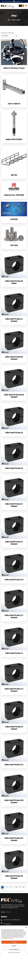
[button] (26, 927)
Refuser (14, 946)
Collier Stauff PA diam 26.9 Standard (14, 801)
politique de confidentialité (14, 952)
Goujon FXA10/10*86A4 (14, 139)
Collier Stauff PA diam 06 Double (14, 282)
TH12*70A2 (14, 245)
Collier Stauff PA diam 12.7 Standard (14, 616)
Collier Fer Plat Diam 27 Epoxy (14, 68)
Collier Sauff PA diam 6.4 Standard (14, 320)
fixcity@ (6, 924)
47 (20, 887)
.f (10, 924)
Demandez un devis (23, 6)
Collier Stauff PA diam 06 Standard (14, 358)
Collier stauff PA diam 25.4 (14, 764)
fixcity (9, 924)
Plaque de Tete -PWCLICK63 (14, 195)
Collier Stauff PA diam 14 (14, 653)
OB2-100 (14, 175)
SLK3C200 (14, 219)
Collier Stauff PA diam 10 (14, 432)
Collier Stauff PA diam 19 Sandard (14, 728)
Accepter (14, 942)
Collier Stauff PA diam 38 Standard (14, 877)
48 (23, 887)
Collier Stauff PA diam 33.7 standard (14, 839)
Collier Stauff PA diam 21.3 (14, 579)
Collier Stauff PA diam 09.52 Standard (14, 396)
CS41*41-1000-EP (14, 103)
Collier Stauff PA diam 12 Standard (14, 505)
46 (16, 887)
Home (9, 20)
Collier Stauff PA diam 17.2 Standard (14, 690)
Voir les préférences (14, 949)
